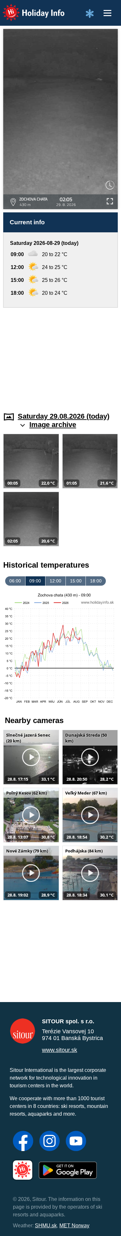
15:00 (76, 580)
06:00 (15, 580)
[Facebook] (23, 1142)
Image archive (52, 425)
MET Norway (74, 1225)
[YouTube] (76, 1142)
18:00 (96, 580)
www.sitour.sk (59, 1050)
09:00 (35, 580)
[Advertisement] (60, 356)
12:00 (55, 580)
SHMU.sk (46, 1225)
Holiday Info (28, 8)
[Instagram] (49, 1142)
